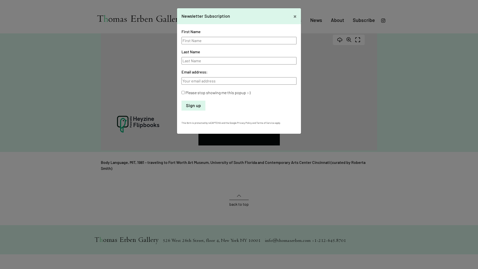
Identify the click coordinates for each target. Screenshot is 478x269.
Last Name (190, 51)
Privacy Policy (244, 122)
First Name (191, 31)
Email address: (194, 71)
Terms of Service (265, 122)
